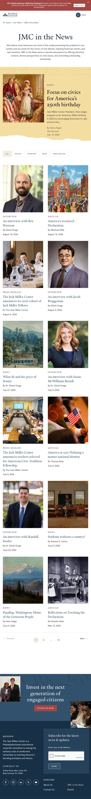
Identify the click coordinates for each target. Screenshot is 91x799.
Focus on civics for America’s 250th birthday (64, 98)
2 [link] (43, 640)
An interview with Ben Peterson (18, 223)
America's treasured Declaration (61, 223)
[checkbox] (18, 154)
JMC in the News (75, 784)
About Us (48, 784)
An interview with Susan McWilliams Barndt (64, 379)
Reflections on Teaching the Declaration (66, 614)
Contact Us (49, 789)
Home (8, 22)
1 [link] (36, 640)
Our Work (17, 22)
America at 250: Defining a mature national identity (66, 454)
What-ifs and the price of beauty (19, 379)
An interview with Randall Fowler (20, 538)
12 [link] (58, 640)
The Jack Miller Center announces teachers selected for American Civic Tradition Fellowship (22, 458)
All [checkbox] (7, 154)
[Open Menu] (78, 15)
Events (70, 789)
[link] (84, 638)
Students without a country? (66, 536)
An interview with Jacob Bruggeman (64, 298)
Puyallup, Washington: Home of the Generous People (22, 614)
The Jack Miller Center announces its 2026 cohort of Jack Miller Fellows (22, 300)
